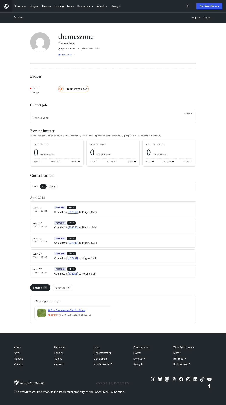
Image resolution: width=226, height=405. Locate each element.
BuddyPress (182, 364)
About (17, 347)
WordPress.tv (103, 364)
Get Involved (141, 347)
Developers (101, 358)
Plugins (39, 287)
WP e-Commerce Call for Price (66, 310)
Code (53, 186)
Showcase (60, 347)
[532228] (73, 273)
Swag (138, 364)
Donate (139, 358)
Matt (177, 352)
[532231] (73, 258)
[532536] (73, 212)
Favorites (62, 287)
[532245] (73, 242)
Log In (207, 17)
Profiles (18, 17)
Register (196, 17)
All (43, 186)
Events (137, 352)
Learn (97, 347)
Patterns (59, 364)
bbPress (179, 358)
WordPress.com (184, 347)
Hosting (18, 358)
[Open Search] (188, 6)
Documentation (103, 352)
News (17, 352)
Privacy (18, 364)
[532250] (73, 227)
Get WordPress (209, 6)
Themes (58, 352)
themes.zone (65, 55)
